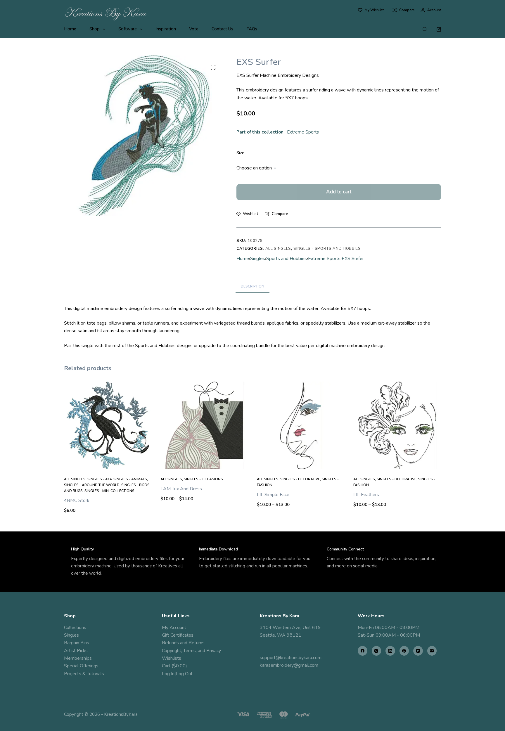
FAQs (251, 29)
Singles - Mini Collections (109, 491)
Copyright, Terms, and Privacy (191, 650)
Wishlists (171, 658)
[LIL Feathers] (397, 425)
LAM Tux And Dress (181, 489)
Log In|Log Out (177, 674)
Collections (75, 627)
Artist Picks (76, 650)
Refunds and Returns (183, 643)
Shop (94, 29)
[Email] (432, 651)
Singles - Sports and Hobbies (327, 248)
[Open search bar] (425, 29)
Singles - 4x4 (99, 479)
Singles (257, 258)
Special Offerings (81, 666)
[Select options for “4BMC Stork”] (107, 462)
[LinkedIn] (390, 651)
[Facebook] (362, 651)
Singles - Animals (130, 479)
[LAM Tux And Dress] (204, 425)
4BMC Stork (76, 500)
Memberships (78, 658)
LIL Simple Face (273, 494)
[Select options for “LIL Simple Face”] (300, 462)
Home (70, 29)
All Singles (278, 248)
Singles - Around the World (92, 485)
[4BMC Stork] (108, 425)
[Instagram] (376, 651)
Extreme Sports (303, 132)
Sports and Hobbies (286, 258)
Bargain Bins (76, 643)
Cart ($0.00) (174, 666)
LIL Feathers (366, 494)
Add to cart (338, 191)
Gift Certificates (177, 635)
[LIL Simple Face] (301, 425)
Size (240, 153)
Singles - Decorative (300, 479)
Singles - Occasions (203, 479)
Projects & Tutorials (84, 674)
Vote (193, 29)
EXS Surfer (353, 258)
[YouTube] (418, 651)
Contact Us (222, 29)
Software (127, 29)
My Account (174, 627)
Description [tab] (252, 286)
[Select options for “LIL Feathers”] (397, 462)
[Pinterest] (404, 651)
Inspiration (165, 29)
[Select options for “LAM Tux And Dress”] (204, 462)
